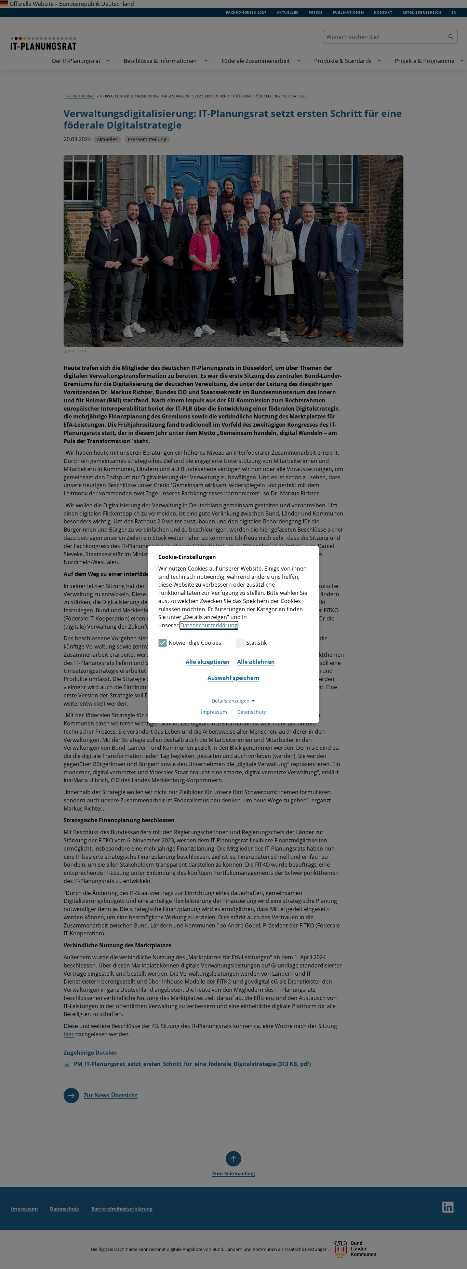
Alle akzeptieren (208, 662)
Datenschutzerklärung (209, 625)
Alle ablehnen (256, 662)
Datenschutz (251, 712)
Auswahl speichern (233, 678)
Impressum (214, 712)
